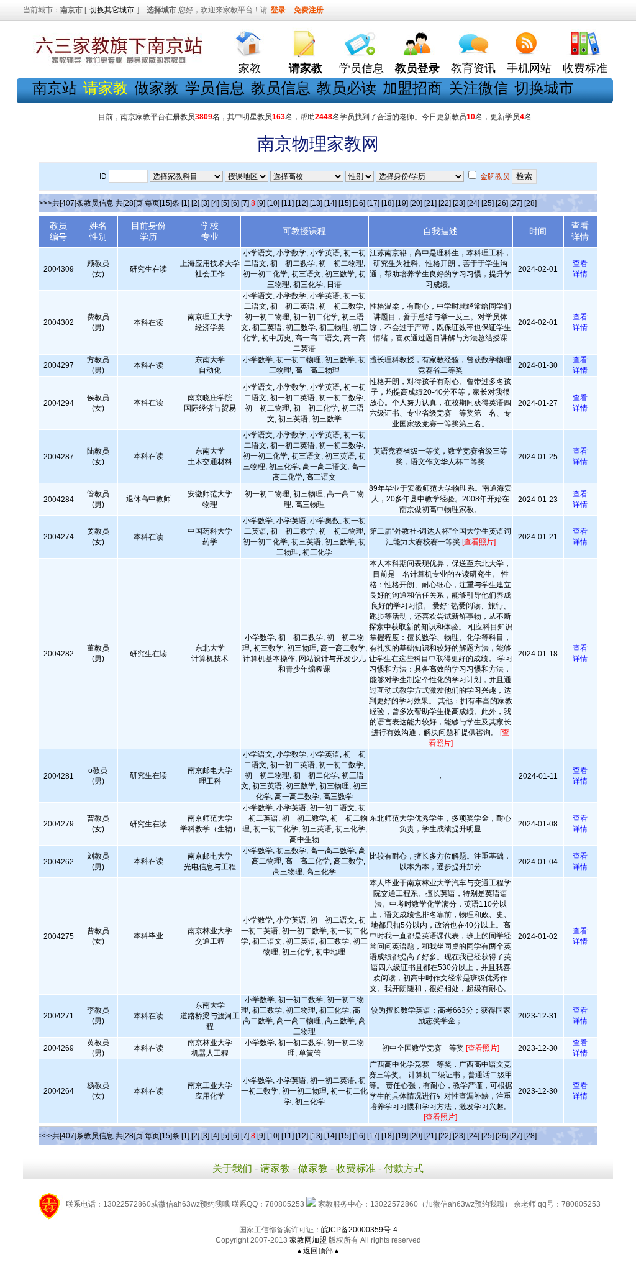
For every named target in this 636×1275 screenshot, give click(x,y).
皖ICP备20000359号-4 (359, 1229)
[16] (359, 203)
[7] (245, 203)
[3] (205, 203)
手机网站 (529, 68)
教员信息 (281, 88)
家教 (249, 68)
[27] (516, 203)
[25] (487, 203)
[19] (402, 203)
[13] (316, 203)
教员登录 (417, 68)
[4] (215, 203)
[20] (416, 203)
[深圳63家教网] (116, 64)
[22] (444, 203)
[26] (502, 203)
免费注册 (309, 10)
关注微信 (478, 88)
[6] (235, 203)
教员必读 (346, 88)
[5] (225, 203)
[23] (459, 203)
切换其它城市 (111, 10)
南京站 (54, 88)
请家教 (275, 1168)
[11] (287, 203)
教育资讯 (473, 68)
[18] (387, 203)
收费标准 (585, 68)
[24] (473, 203)
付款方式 (404, 1168)
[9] (261, 203)
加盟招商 (412, 88)
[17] (373, 203)
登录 (278, 10)
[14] (330, 203)
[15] (344, 203)
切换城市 (544, 88)
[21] (430, 203)
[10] (273, 203)
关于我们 (232, 1168)
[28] (530, 203)
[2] (195, 203)
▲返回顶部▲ (318, 1250)
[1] (185, 203)
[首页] (250, 40)
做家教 (156, 88)
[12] (302, 203)
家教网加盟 (308, 1240)
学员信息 (361, 68)
